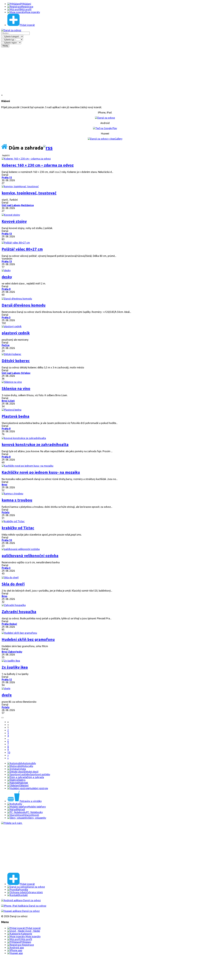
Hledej (5, 46)
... (8, 738)
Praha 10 (7, 540)
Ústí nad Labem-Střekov (16, 373)
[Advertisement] (105, 70)
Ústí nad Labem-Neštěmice (18, 205)
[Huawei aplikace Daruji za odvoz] (20, 911)
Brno (4, 484)
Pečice (6, 345)
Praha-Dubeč (9, 624)
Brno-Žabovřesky (12, 651)
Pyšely (6, 512)
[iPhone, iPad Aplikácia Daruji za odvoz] (23, 905)
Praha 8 (6, 289)
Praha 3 (6, 317)
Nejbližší (6, 155)
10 (8, 752)
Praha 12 (7, 679)
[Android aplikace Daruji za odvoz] (21, 900)
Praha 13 (7, 233)
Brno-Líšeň (8, 400)
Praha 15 (7, 177)
